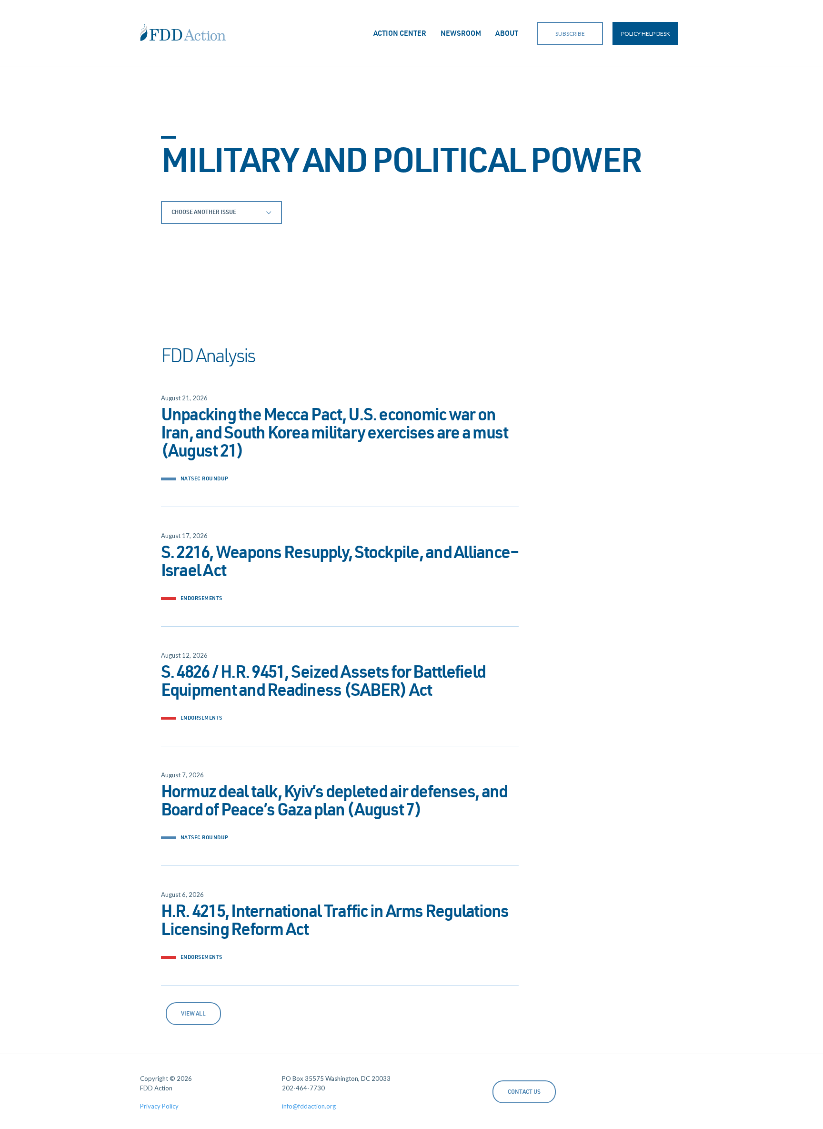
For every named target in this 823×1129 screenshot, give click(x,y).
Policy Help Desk (645, 33)
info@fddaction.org (309, 1106)
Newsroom (461, 34)
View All (193, 1014)
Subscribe (570, 33)
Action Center (399, 34)
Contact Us (524, 1092)
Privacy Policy (159, 1106)
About (506, 34)
